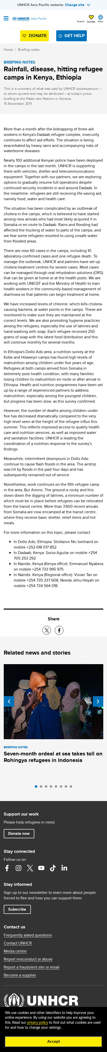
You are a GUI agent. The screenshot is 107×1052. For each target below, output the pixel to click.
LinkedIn (64, 868)
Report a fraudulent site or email (31, 967)
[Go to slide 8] (72, 787)
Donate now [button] (19, 833)
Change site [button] (74, 4)
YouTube (41, 868)
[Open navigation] (6, 19)
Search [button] (81, 21)
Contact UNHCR (18, 943)
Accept (53, 1041)
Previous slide (9, 701)
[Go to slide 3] (47, 787)
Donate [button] (91, 21)
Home (8, 49)
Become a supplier (20, 975)
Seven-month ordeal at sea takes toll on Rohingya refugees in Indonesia (53, 756)
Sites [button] (100, 21)
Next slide (98, 701)
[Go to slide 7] (67, 787)
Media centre (15, 951)
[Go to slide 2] (42, 787)
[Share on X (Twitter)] (46, 630)
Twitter (30, 868)
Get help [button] (74, 35)
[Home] (29, 19)
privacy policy (37, 1022)
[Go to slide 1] (37, 787)
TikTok (53, 868)
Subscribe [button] (17, 909)
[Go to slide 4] (52, 787)
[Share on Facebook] (59, 630)
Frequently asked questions (28, 935)
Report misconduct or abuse (28, 959)
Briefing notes (29, 49)
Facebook (7, 868)
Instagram (18, 868)
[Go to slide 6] (62, 787)
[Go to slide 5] (57, 787)
